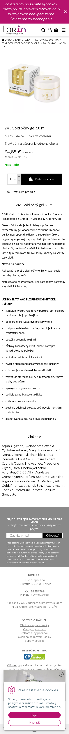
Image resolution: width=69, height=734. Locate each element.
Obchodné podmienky (34, 625)
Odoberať (52, 535)
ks (15, 179)
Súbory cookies (34, 640)
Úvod (8, 39)
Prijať (34, 715)
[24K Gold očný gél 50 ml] (34, 82)
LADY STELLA (22, 39)
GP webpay (14, 665)
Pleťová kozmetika (46, 39)
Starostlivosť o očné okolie (21, 43)
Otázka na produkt (23, 192)
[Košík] (56, 30)
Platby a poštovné (34, 629)
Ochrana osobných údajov (34, 637)
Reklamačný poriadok (34, 633)
